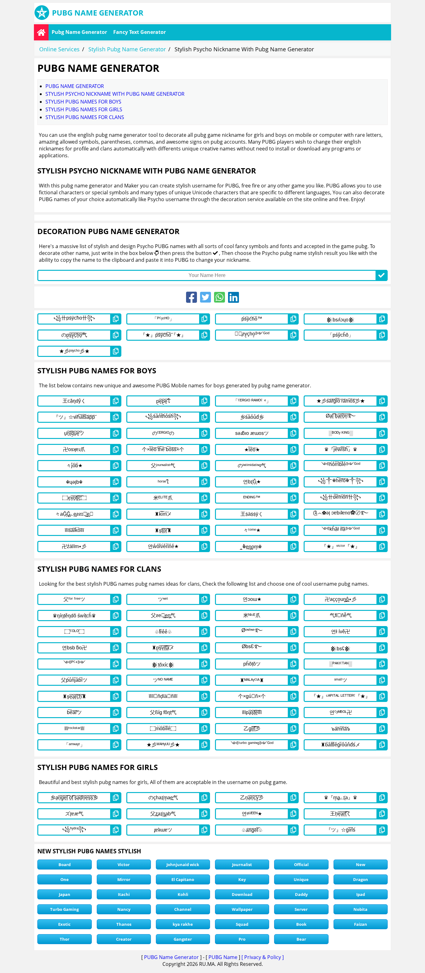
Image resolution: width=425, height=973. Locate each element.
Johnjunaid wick (182, 864)
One (64, 879)
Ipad (360, 894)
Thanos (123, 924)
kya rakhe (183, 924)
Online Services (59, 49)
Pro (242, 939)
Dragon (360, 879)
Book (301, 924)
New (360, 864)
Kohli (183, 894)
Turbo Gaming (64, 909)
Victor (124, 864)
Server (301, 909)
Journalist (242, 864)
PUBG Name (222, 957)
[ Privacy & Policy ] (262, 957)
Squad (242, 924)
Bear (301, 939)
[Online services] (41, 32)
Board (64, 864)
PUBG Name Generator (171, 957)
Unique (301, 879)
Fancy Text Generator (139, 32)
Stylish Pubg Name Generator (127, 49)
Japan (64, 894)
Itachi (124, 894)
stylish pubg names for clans (84, 117)
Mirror (123, 879)
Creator (124, 939)
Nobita (360, 909)
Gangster (183, 939)
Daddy (301, 894)
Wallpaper (242, 909)
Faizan (360, 924)
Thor (64, 939)
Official (301, 864)
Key (242, 879)
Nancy (123, 909)
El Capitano (182, 879)
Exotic (64, 924)
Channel (182, 909)
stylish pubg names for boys (83, 101)
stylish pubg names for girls (83, 109)
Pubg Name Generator (79, 32)
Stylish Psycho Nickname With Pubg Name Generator (114, 93)
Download (242, 894)
